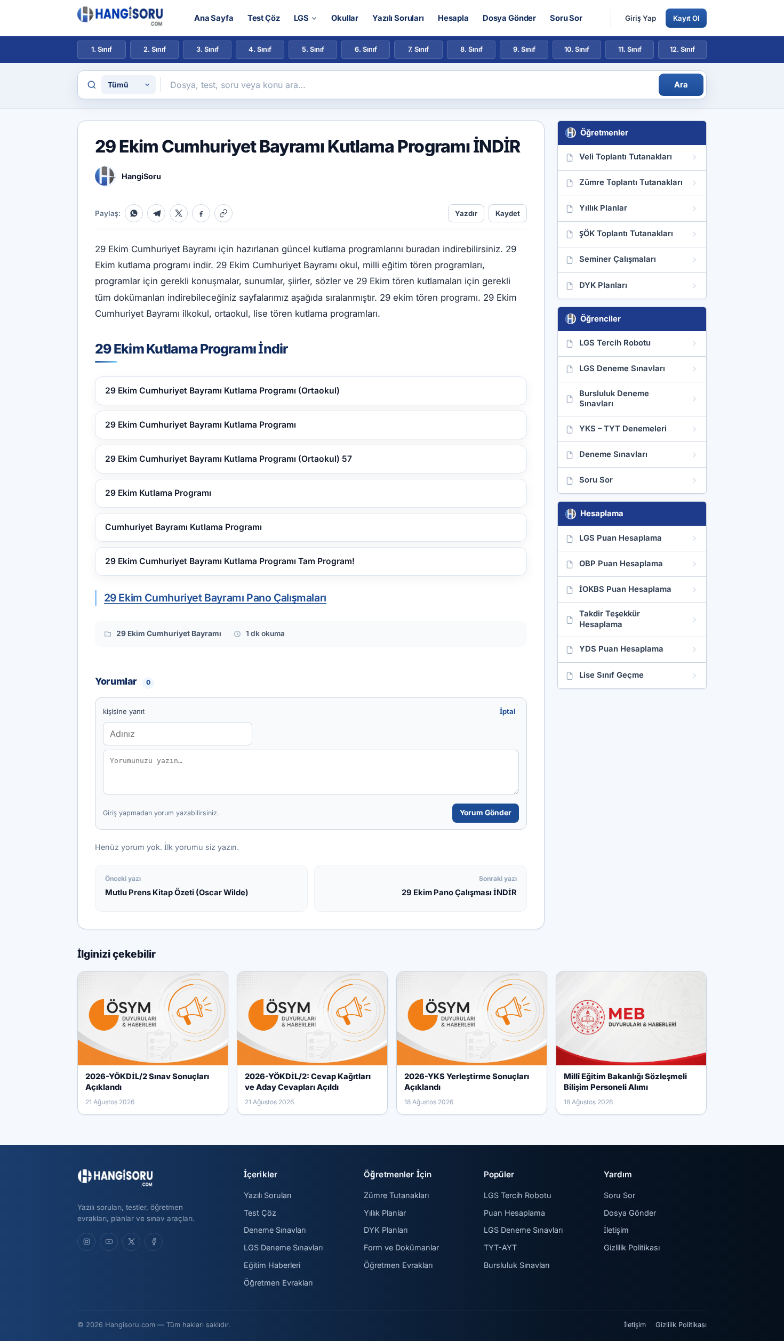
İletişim (616, 1229)
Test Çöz (263, 18)
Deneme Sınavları (275, 1229)
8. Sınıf (471, 49)
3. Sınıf (207, 49)
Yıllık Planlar (385, 1212)
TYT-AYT (500, 1247)
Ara (681, 85)
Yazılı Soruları (398, 18)
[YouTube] (109, 1242)
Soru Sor (566, 18)
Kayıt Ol (686, 18)
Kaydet (507, 213)
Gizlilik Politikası (632, 1247)
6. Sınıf (366, 49)
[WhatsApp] (134, 213)
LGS (301, 18)
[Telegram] (156, 213)
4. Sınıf (260, 49)
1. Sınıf (101, 49)
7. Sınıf (418, 49)
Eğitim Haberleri (272, 1265)
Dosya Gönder (509, 18)
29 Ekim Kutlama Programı (158, 493)
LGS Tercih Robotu (517, 1195)
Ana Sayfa (214, 18)
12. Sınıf (682, 49)
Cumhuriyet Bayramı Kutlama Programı (183, 527)
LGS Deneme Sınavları (283, 1247)
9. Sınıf (524, 49)
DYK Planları (385, 1229)
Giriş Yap (640, 18)
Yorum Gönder (485, 812)
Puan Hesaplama (514, 1212)
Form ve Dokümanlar (401, 1247)
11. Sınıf (630, 49)
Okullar (344, 18)
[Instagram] (86, 1242)
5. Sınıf (313, 49)
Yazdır (466, 213)
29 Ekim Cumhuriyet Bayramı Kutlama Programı (200, 425)
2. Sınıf (154, 49)
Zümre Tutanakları (396, 1195)
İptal (508, 711)
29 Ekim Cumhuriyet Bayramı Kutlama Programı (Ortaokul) (222, 391)
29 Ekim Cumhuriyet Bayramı (168, 633)
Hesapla (453, 18)
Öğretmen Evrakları (278, 1282)
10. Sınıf (576, 49)
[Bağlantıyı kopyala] (223, 213)
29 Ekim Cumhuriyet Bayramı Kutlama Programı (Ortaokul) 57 (228, 459)
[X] (179, 213)
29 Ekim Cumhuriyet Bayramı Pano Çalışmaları (215, 597)
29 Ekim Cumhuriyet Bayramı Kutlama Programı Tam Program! (230, 561)
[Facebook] (201, 213)
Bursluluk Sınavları (516, 1265)
